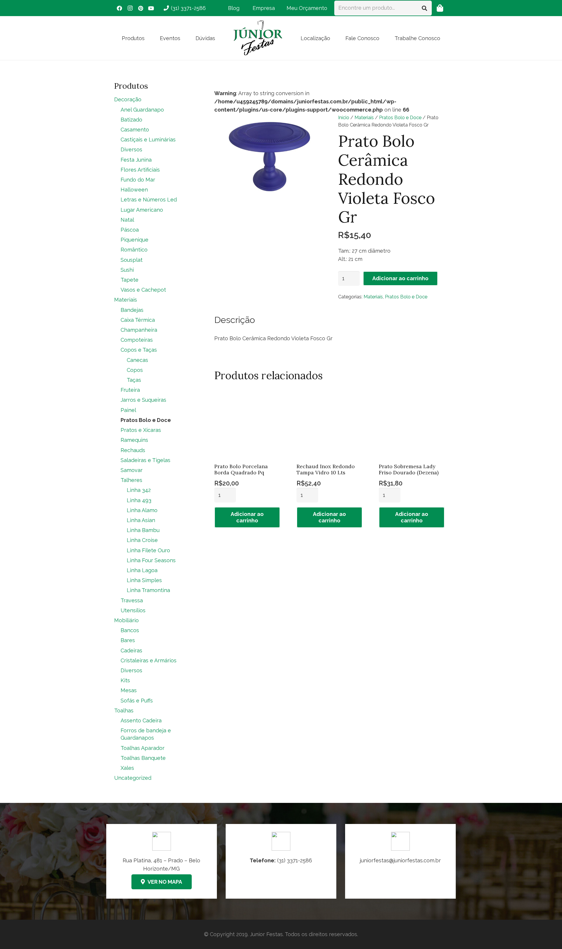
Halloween (134, 190)
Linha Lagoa (142, 570)
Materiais (364, 117)
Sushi (127, 270)
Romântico (134, 250)
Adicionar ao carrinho (400, 278)
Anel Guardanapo (142, 110)
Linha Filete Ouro (148, 550)
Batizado (131, 120)
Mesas (129, 690)
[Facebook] (119, 8)
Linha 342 (139, 490)
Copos (135, 370)
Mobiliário (126, 620)
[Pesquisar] (424, 8)
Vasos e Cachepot (143, 290)
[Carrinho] (440, 8)
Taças (134, 380)
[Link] (400, 861)
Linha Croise (142, 540)
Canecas (137, 360)
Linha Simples (144, 580)
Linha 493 (139, 500)
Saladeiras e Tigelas (145, 460)
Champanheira (139, 330)
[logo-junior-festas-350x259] (258, 38)
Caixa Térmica (138, 320)
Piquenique (134, 240)
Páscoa (130, 230)
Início (343, 117)
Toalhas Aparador (143, 748)
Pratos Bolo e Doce (400, 117)
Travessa (132, 600)
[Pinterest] (140, 8)
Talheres (131, 480)
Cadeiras (131, 650)
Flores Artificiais (140, 170)
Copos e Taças (139, 350)
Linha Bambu (143, 530)
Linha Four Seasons (151, 560)
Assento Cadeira (141, 720)
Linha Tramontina (148, 590)
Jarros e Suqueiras (143, 400)
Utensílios (133, 610)
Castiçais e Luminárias (148, 139)
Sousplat (132, 260)
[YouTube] (151, 8)
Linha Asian (141, 520)
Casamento (135, 129)
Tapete (129, 280)
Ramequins (134, 440)
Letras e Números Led (149, 199)
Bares (128, 640)
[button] (149, 38)
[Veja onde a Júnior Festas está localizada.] (161, 861)
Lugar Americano (142, 210)
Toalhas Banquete (143, 758)
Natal (127, 220)
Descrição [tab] (234, 319)
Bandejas (132, 310)
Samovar (132, 470)
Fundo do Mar (138, 180)
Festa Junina (136, 160)
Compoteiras (137, 340)
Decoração (127, 99)
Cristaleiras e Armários (149, 660)
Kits (125, 680)
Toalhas (123, 710)
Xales (127, 768)
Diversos (131, 149)
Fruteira (130, 390)
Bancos (130, 630)
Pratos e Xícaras (141, 430)
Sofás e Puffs (137, 700)
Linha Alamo (142, 510)
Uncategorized (132, 778)
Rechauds (133, 450)
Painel (128, 410)
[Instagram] (130, 8)
